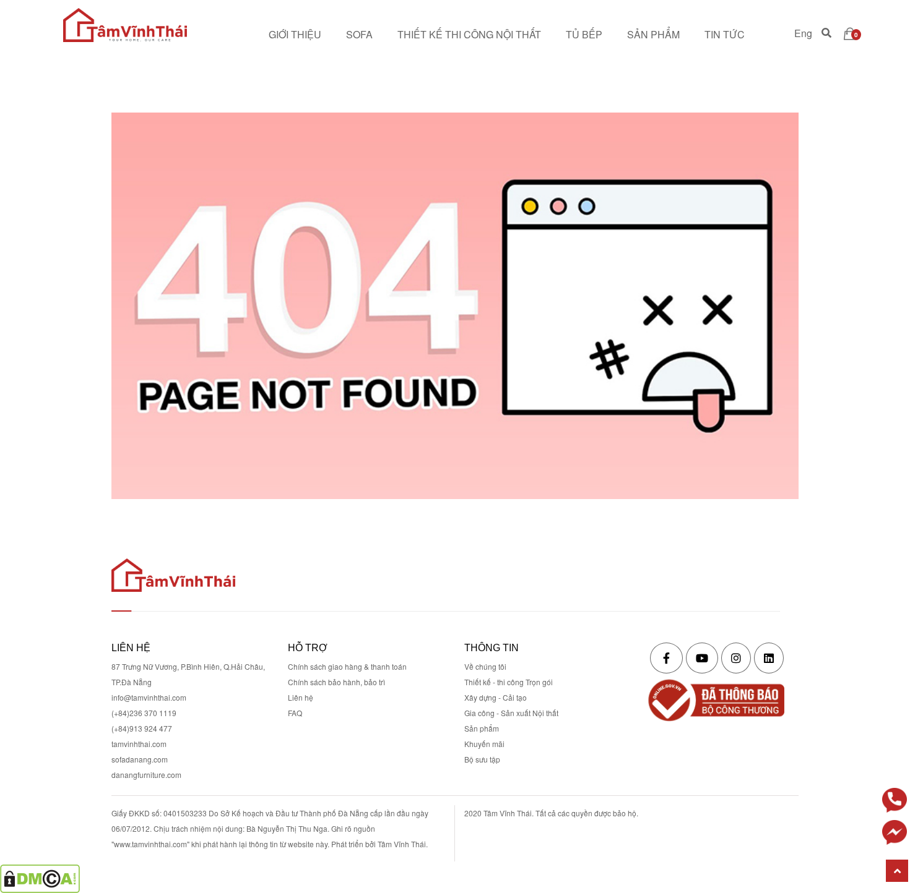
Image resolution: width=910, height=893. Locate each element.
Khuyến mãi (484, 743)
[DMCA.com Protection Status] (40, 877)
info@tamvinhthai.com (148, 697)
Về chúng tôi (485, 666)
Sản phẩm (481, 728)
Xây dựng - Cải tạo (495, 697)
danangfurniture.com (146, 774)
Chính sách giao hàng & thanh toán (347, 666)
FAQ (295, 712)
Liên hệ (300, 697)
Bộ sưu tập (482, 759)
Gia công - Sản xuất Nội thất (511, 712)
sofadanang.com (139, 759)
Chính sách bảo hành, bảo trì (336, 682)
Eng (803, 34)
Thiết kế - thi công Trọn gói (508, 682)
